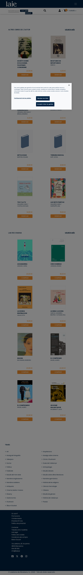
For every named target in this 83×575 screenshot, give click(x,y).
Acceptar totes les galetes (45, 104)
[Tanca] (69, 85)
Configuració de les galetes (22, 98)
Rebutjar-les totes (42, 98)
